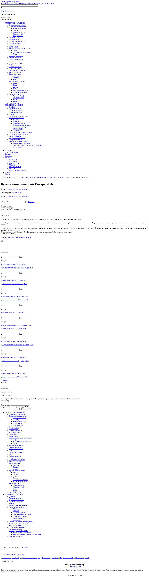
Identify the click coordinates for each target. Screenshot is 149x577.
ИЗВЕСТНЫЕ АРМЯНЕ (17, 170)
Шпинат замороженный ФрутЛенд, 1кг (14, 373)
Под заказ (4, 380)
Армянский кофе (19, 96)
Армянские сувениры (16, 110)
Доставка (8, 154)
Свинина (16, 78)
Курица (15, 79)
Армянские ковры (19, 123)
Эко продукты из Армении (10, 2)
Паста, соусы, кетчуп (16, 63)
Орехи (11, 61)
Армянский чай (18, 98)
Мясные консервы (15, 58)
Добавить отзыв (26, 409)
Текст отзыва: (5, 405)
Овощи (15, 85)
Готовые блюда (14, 39)
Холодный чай (18, 36)
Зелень (15, 88)
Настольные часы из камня (18, 134)
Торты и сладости (15, 72)
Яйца (15, 54)
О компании (9, 150)
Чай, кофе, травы (15, 94)
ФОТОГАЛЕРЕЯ (15, 167)
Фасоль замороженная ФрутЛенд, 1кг (14, 341)
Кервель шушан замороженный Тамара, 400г (16, 325)
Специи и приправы (16, 68)
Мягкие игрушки (15, 136)
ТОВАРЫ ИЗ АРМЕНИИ (14, 105)
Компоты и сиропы (19, 28)
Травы (15, 101)
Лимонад (16, 30)
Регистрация (9, 11)
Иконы (11, 114)
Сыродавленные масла (17, 70)
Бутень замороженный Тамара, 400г (13, 357)
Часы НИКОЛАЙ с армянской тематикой (27, 145)
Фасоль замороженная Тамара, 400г (13, 264)
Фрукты (16, 83)
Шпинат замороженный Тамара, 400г (14, 280)
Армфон (12, 107)
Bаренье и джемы (15, 37)
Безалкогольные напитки (17, 27)
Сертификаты (13, 152)
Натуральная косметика (17, 138)
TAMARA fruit (17, 193)
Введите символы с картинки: (11, 407)
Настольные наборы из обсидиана (21, 132)
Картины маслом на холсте (18, 116)
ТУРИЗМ (12, 168)
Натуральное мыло (15, 140)
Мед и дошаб (13, 47)
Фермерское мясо (15, 74)
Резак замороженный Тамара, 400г (13, 312)
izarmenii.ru (25, 547)
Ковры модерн (18, 129)
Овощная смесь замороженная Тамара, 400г (16, 237)
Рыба (10, 65)
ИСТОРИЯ (13, 159)
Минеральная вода (19, 32)
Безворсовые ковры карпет (22, 125)
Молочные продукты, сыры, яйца (20, 48)
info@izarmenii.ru (20, 554)
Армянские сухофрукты (17, 25)
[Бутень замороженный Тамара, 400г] (14, 189)
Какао (15, 99)
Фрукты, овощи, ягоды (17, 81)
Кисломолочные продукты (22, 52)
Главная (3, 177)
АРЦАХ (12, 165)
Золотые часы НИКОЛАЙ (22, 143)
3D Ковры (16, 119)
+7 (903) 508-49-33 (7, 3)
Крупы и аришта (14, 43)
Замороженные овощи (20, 92)
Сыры (15, 50)
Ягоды (15, 87)
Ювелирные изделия (16, 147)
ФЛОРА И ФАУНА (15, 163)
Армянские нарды (15, 109)
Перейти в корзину (74, 566)
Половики (16, 130)
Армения (8, 158)
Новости (8, 172)
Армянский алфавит (16, 112)
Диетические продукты (17, 41)
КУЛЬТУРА (13, 161)
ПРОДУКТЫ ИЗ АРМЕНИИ (15, 23)
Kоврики (16, 121)
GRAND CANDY (15, 103)
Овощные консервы (16, 59)
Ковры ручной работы (16, 118)
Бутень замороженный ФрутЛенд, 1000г (15, 296)
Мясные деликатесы (16, 56)
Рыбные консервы (15, 67)
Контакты (8, 156)
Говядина (16, 76)
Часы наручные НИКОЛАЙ (18, 141)
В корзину (31, 202)
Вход (2, 11)
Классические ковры (20, 127)
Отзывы (7, 174)
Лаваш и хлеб (13, 45)
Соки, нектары (18, 34)
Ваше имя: (4, 401)
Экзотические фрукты (20, 90)
